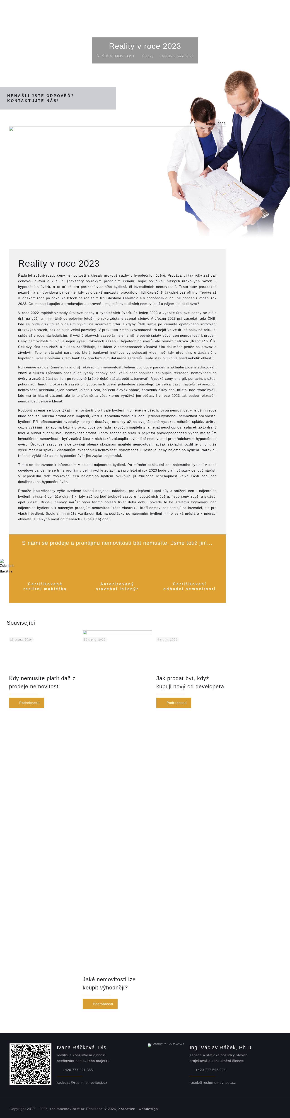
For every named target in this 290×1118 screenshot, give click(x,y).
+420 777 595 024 (211, 1070)
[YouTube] (261, 1109)
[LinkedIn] (267, 1109)
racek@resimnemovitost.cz (213, 1082)
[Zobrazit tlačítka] (7, 571)
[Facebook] (255, 1109)
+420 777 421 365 (78, 1070)
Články (148, 56)
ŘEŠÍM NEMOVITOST (116, 56)
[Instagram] (273, 1109)
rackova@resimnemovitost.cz (82, 1082)
